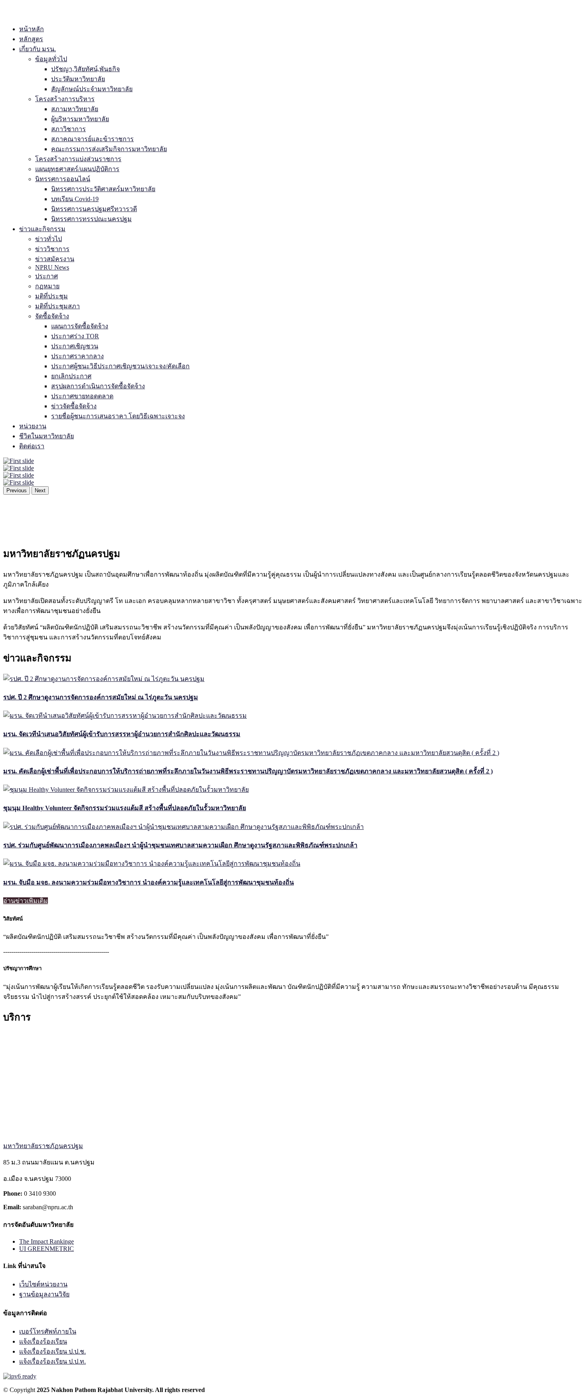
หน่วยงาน (32, 426)
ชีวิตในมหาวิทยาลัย (46, 436)
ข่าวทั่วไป (48, 239)
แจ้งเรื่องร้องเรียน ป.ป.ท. (52, 1361)
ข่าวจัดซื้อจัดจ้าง (74, 406)
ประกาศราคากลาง (77, 356)
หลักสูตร (31, 39)
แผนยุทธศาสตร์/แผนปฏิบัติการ (77, 169)
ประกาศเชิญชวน (74, 346)
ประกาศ (46, 276)
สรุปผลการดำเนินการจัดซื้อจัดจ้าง (98, 386)
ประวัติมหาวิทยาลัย (78, 79)
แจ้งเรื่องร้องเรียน (43, 1341)
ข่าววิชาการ (52, 249)
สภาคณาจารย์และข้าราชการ (92, 139)
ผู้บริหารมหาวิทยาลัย (80, 119)
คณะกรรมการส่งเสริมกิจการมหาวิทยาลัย (109, 149)
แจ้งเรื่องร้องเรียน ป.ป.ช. (52, 1351)
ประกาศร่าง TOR (75, 336)
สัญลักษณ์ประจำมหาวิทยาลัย (92, 89)
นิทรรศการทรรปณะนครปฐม (91, 219)
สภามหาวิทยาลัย (74, 109)
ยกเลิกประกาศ (71, 376)
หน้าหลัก (31, 29)
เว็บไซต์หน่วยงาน (43, 1284)
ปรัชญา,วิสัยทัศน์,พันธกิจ (85, 69)
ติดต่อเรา (31, 446)
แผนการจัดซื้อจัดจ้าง (79, 326)
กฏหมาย (47, 286)
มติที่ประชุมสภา (57, 306)
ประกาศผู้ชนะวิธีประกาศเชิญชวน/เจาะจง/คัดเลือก (120, 366)
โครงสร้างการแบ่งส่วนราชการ (78, 159)
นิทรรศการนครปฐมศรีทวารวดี (94, 209)
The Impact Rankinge (46, 1241)
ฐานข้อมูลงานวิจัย (44, 1294)
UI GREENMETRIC (46, 1248)
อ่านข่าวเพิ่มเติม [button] (25, 900)
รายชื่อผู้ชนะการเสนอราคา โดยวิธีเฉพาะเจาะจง (118, 416)
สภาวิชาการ (68, 129)
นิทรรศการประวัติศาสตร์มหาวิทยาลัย (103, 189)
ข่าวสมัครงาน (54, 259)
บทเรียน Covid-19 (75, 199)
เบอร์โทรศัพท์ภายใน (47, 1331)
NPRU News (52, 267)
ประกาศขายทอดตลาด (82, 396)
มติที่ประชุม (51, 296)
